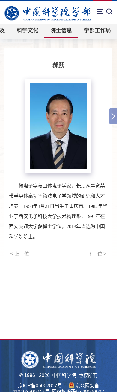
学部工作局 (97, 30)
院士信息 (61, 30)
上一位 (19, 254)
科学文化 (27, 30)
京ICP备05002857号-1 (42, 385)
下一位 (97, 254)
